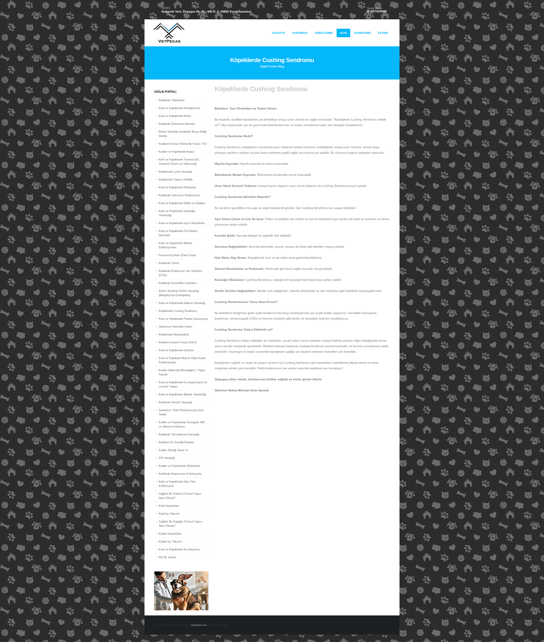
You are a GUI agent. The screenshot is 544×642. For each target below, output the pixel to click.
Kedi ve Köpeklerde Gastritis (176, 350)
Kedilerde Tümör (169, 263)
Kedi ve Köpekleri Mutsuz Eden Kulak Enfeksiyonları (182, 360)
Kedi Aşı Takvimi (169, 513)
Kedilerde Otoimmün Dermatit (177, 123)
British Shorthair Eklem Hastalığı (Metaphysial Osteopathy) (179, 293)
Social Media (374, 8)
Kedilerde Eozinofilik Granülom (178, 283)
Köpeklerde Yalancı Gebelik (176, 179)
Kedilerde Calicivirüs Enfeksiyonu (179, 195)
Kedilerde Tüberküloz (172, 100)
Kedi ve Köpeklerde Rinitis (175, 116)
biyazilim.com (199, 625)
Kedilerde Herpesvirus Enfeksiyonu (180, 473)
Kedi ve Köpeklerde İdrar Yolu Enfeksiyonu (177, 483)
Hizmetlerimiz (324, 32)
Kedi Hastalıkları (169, 505)
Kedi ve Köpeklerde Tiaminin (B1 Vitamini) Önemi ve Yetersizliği (179, 161)
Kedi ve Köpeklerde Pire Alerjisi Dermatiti (178, 233)
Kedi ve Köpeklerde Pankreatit (177, 187)
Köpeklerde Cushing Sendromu (178, 311)
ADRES (166, 8)
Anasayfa (278, 32)
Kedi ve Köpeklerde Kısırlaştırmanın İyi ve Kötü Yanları (183, 384)
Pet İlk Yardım (167, 557)
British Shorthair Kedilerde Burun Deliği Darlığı (183, 134)
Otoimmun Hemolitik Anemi (175, 326)
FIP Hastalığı (167, 458)
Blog (343, 32)
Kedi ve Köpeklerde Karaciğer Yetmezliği (177, 213)
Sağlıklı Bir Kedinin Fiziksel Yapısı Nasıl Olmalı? (180, 496)
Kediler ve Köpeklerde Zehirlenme (179, 465)
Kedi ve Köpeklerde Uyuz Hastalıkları (182, 223)
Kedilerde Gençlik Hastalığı (175, 402)
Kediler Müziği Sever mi (173, 450)
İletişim (383, 32)
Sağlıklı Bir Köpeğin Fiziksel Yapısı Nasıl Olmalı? (180, 523)
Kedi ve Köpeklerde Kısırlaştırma (179, 549)
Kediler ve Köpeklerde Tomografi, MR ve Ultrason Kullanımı (182, 424)
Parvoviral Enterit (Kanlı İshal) (177, 255)
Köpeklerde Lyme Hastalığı (175, 171)
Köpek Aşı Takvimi (170, 541)
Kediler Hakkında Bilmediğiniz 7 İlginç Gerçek (182, 372)
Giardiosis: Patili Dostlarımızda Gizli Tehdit (181, 412)
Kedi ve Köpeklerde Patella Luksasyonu (183, 318)
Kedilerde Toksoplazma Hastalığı (179, 434)
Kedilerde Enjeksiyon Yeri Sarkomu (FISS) (180, 273)
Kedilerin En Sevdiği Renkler (176, 442)
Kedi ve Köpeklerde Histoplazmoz (179, 108)
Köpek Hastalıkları (170, 533)
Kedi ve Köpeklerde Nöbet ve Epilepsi (182, 203)
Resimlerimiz (362, 32)
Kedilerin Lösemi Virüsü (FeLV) (178, 342)
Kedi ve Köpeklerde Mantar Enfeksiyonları (175, 245)
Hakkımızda (300, 32)
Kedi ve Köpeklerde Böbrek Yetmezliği (182, 394)
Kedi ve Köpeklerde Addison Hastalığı (182, 303)
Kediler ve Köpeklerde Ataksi (176, 151)
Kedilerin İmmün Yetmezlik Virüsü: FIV (183, 143)
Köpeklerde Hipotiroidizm (174, 334)
